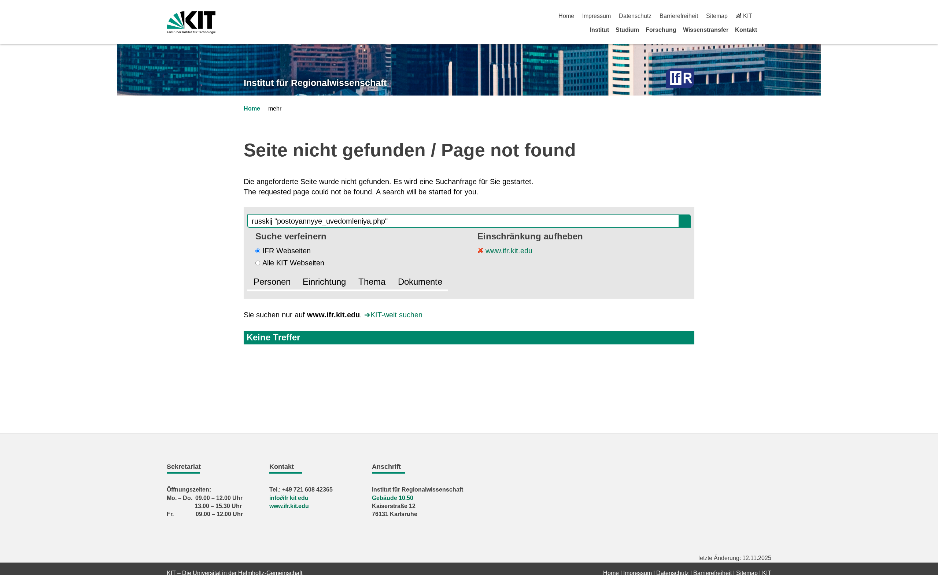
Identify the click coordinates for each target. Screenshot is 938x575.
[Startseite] (768, 29)
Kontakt (746, 30)
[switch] (768, 15)
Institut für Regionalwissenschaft (315, 83)
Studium (627, 30)
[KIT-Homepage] (191, 22)
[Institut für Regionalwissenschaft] (680, 78)
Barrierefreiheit (679, 16)
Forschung (661, 30)
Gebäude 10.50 (392, 498)
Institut (599, 30)
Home (566, 16)
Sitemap (717, 16)
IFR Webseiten (286, 251)
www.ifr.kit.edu (507, 251)
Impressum (596, 16)
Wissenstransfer (705, 30)
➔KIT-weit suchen (393, 315)
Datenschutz (635, 16)
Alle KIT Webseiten (293, 263)
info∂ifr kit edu (289, 498)
